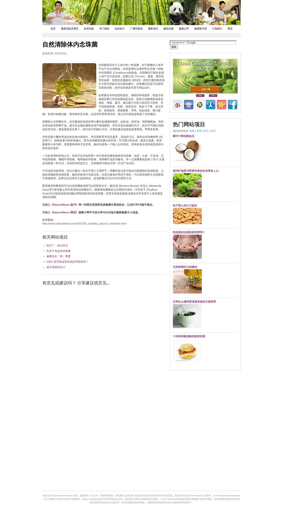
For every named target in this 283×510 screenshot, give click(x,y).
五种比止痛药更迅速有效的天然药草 (194, 301)
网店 (230, 28)
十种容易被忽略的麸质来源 (189, 336)
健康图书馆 (200, 28)
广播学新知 (136, 28)
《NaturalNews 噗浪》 (64, 212)
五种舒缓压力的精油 (185, 266)
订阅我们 (217, 28)
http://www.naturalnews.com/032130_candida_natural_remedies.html (84, 223)
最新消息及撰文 (70, 28)
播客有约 (153, 28)
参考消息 (89, 28)
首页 (53, 28)
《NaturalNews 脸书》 (64, 204)
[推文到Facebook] (232, 104)
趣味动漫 (168, 28)
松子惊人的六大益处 (185, 205)
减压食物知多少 (55, 267)
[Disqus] (103, 338)
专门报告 (104, 28)
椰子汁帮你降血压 (183, 136)
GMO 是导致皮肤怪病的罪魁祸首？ (67, 261)
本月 (206, 130)
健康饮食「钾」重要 (58, 256)
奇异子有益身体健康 (58, 250)
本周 (199, 130)
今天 (191, 130)
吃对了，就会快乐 (57, 245)
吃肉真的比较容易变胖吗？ (189, 232)
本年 (213, 130)
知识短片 (120, 28)
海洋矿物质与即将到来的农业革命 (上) (196, 170)
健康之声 (184, 28)
